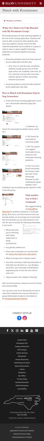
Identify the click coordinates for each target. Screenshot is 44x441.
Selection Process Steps (22, 434)
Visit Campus (22, 350)
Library (22, 369)
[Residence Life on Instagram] (24, 318)
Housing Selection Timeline (22, 437)
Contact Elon (22, 340)
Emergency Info (22, 343)
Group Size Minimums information (22, 254)
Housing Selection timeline (16, 299)
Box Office (22, 376)
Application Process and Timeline (22, 431)
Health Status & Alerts (22, 363)
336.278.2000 (22, 415)
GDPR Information (22, 385)
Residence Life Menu (13, 21)
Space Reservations (22, 366)
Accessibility (22, 389)
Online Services (22, 353)
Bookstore (22, 372)
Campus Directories (22, 346)
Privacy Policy (22, 379)
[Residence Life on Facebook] (19, 318)
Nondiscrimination (22, 382)
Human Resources (22, 359)
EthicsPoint (22, 356)
